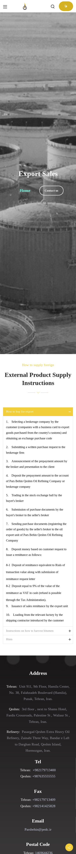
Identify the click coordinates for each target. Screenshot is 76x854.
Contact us (51, 190)
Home (25, 190)
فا (66, 6)
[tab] (38, 411)
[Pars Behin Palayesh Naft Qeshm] (25, 6)
